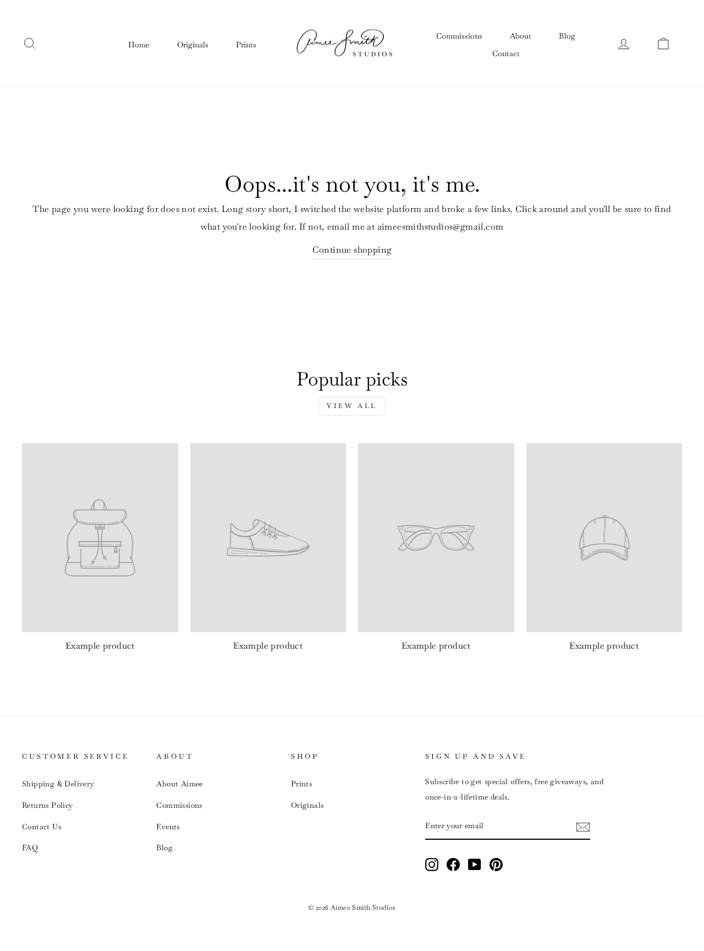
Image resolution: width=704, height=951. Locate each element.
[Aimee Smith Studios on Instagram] (431, 863)
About (520, 36)
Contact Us (41, 827)
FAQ (30, 847)
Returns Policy (47, 805)
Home (139, 45)
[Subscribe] (583, 826)
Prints (246, 45)
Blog (567, 36)
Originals (192, 45)
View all (352, 405)
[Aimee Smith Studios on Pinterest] (496, 863)
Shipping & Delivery (58, 784)
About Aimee (179, 784)
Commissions (459, 36)
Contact (506, 53)
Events (167, 827)
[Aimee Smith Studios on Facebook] (453, 863)
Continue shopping (352, 250)
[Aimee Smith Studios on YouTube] (474, 863)
